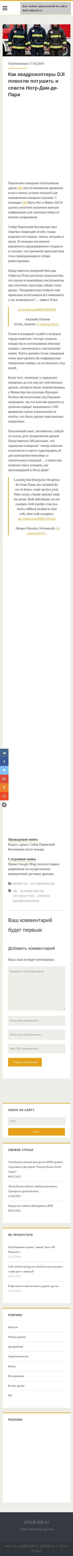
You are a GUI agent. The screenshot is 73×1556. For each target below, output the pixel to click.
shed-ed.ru (36, 1522)
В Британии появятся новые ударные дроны (33, 1286)
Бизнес (12, 1366)
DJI (20, 188)
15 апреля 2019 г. (48, 324)
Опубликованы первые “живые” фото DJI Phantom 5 (31, 1249)
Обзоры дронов (17, 1336)
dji (15, 891)
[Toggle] (4, 804)
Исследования (16, 1375)
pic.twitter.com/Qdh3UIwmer (37, 518)
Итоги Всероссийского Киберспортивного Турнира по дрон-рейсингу (32, 1189)
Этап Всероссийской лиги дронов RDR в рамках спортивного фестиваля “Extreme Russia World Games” (35, 1166)
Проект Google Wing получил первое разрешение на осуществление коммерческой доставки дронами (33, 869)
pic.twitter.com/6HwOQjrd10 (37, 309)
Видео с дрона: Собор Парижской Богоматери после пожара (31, 846)
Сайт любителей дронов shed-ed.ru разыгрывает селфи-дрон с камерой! (35, 1269)
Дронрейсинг (15, 1346)
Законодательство (18, 1356)
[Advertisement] (36, 139)
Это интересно (42, 883)
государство (24, 896)
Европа (44, 896)
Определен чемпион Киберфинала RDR (30, 1205)
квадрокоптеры (26, 901)
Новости (20, 883)
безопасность (32, 891)
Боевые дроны (16, 1385)
